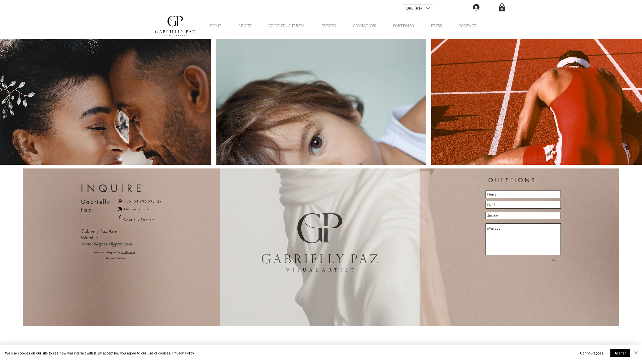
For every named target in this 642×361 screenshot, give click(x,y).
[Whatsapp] (119, 201)
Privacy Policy (183, 352)
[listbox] (418, 8)
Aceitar (620, 352)
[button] (418, 8)
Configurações (591, 352)
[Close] (636, 353)
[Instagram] (119, 209)
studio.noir (128, 252)
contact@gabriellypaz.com (106, 244)
